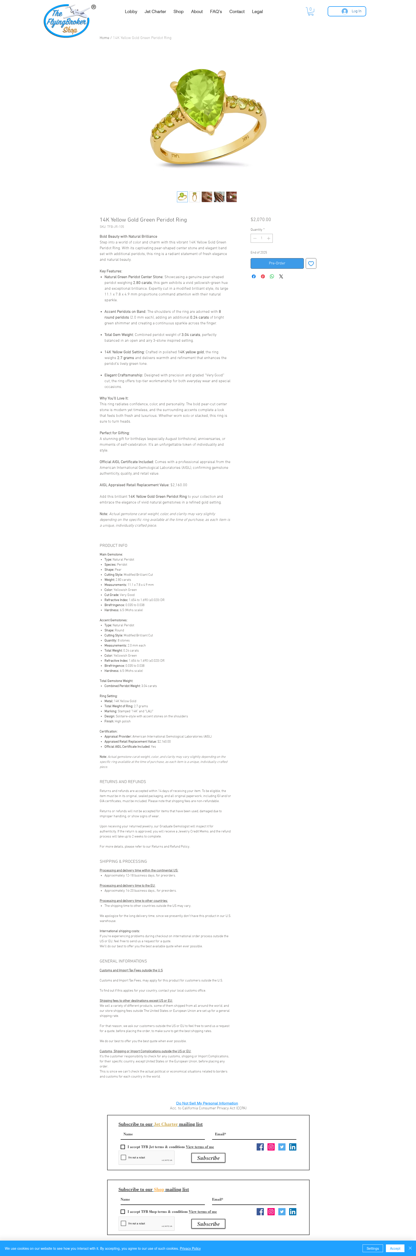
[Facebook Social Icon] (260, 1147)
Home (104, 38)
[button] (311, 11)
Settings (373, 1248)
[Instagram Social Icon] (271, 1147)
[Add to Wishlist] (311, 263)
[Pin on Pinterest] (263, 276)
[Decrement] (254, 238)
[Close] (410, 1248)
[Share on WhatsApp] (272, 276)
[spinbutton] (261, 238)
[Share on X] (281, 276)
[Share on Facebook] (254, 276)
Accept (395, 1248)
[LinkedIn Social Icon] (292, 1147)
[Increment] (269, 238)
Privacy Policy (190, 1248)
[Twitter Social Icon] (282, 1147)
